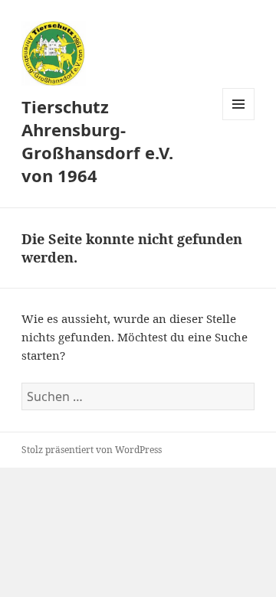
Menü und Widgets (239, 119)
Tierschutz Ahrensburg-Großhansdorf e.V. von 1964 (97, 141)
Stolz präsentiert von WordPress (91, 449)
